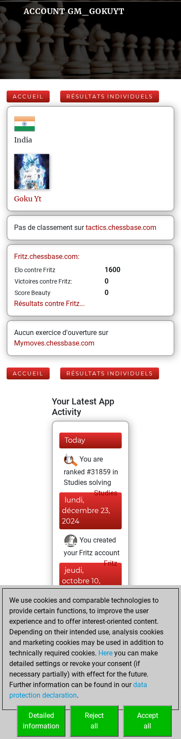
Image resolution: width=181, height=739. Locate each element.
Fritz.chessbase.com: (47, 256)
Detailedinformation (41, 720)
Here (105, 653)
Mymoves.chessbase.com (54, 343)
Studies (104, 493)
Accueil (28, 96)
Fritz (109, 563)
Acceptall (147, 720)
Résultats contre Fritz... (49, 303)
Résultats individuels (109, 96)
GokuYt (28, 198)
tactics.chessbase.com (121, 227)
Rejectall (94, 720)
